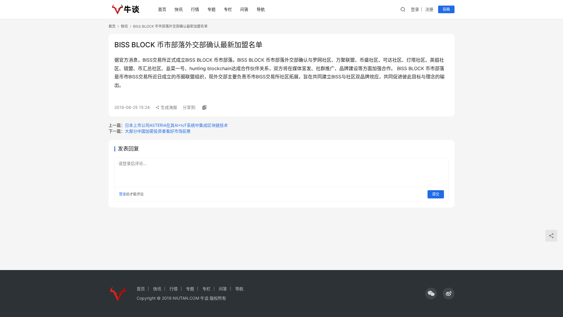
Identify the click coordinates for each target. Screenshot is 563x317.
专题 (211, 9)
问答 (244, 9)
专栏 (228, 9)
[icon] (431, 293)
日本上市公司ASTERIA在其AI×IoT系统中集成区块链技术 (176, 125)
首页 (162, 9)
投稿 (446, 9)
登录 (415, 9)
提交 (435, 194)
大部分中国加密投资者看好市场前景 (158, 131)
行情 (195, 9)
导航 (261, 9)
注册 (429, 9)
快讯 (178, 9)
